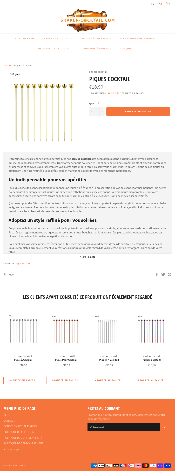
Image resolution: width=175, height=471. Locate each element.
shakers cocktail (57, 38)
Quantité (94, 103)
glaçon (126, 48)
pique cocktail (23, 263)
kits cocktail (25, 38)
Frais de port (114, 93)
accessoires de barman (138, 38)
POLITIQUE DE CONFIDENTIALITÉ (22, 438)
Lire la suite (88, 257)
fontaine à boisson (97, 48)
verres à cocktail (95, 38)
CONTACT (9, 420)
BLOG (6, 415)
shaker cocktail (19, 465)
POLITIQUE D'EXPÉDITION (18, 432)
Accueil (7, 65)
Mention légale (12, 449)
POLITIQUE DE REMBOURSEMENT (23, 443)
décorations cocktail (55, 48)
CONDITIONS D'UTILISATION (20, 426)
